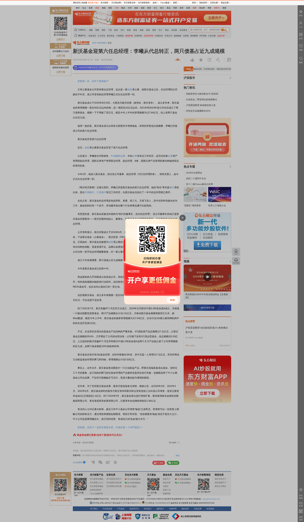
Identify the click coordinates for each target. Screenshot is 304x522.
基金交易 (224, 3)
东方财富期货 (143, 3)
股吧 (175, 3)
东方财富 (104, 3)
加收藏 (84, 3)
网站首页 (77, 3)
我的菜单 (203, 3)
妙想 (155, 3)
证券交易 (214, 3)
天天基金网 (116, 3)
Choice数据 (164, 3)
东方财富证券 (129, 3)
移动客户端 (92, 3)
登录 (194, 3)
